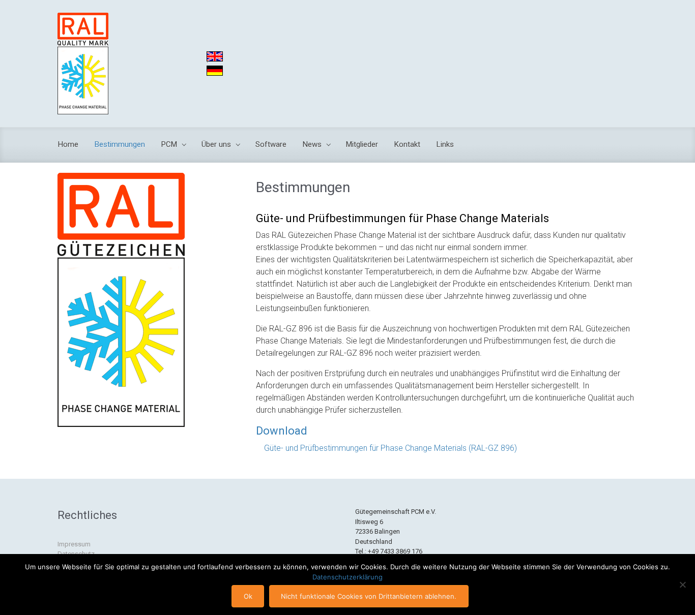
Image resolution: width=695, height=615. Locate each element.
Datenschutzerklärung (347, 577)
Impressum (74, 544)
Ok (248, 596)
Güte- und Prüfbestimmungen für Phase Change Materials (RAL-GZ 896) (390, 448)
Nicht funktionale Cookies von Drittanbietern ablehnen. (368, 596)
